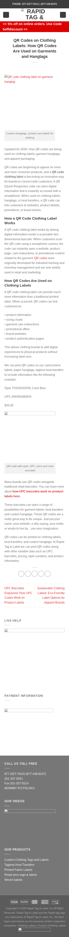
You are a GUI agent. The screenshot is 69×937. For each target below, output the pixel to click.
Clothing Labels (27, 925)
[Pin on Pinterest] (41, 574)
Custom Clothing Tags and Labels (26, 859)
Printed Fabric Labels (18, 869)
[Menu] (6, 15)
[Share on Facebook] (21, 574)
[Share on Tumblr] (48, 574)
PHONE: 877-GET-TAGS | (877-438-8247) (34, 4)
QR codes (40, 258)
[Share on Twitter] (28, 574)
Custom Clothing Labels (52, 925)
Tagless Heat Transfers (19, 864)
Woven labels (13, 879)
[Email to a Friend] (34, 574)
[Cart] (63, 15)
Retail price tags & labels (20, 874)
